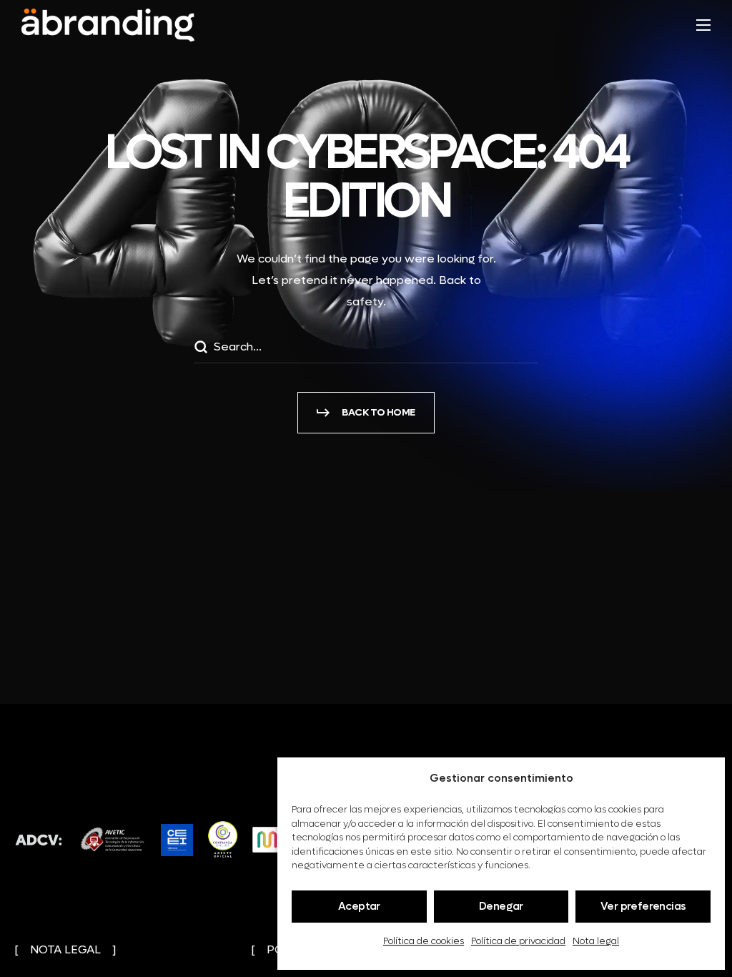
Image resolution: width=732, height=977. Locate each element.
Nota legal (596, 941)
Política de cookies (423, 941)
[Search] (200, 349)
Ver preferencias (643, 906)
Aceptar (359, 906)
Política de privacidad (518, 941)
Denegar (501, 906)
